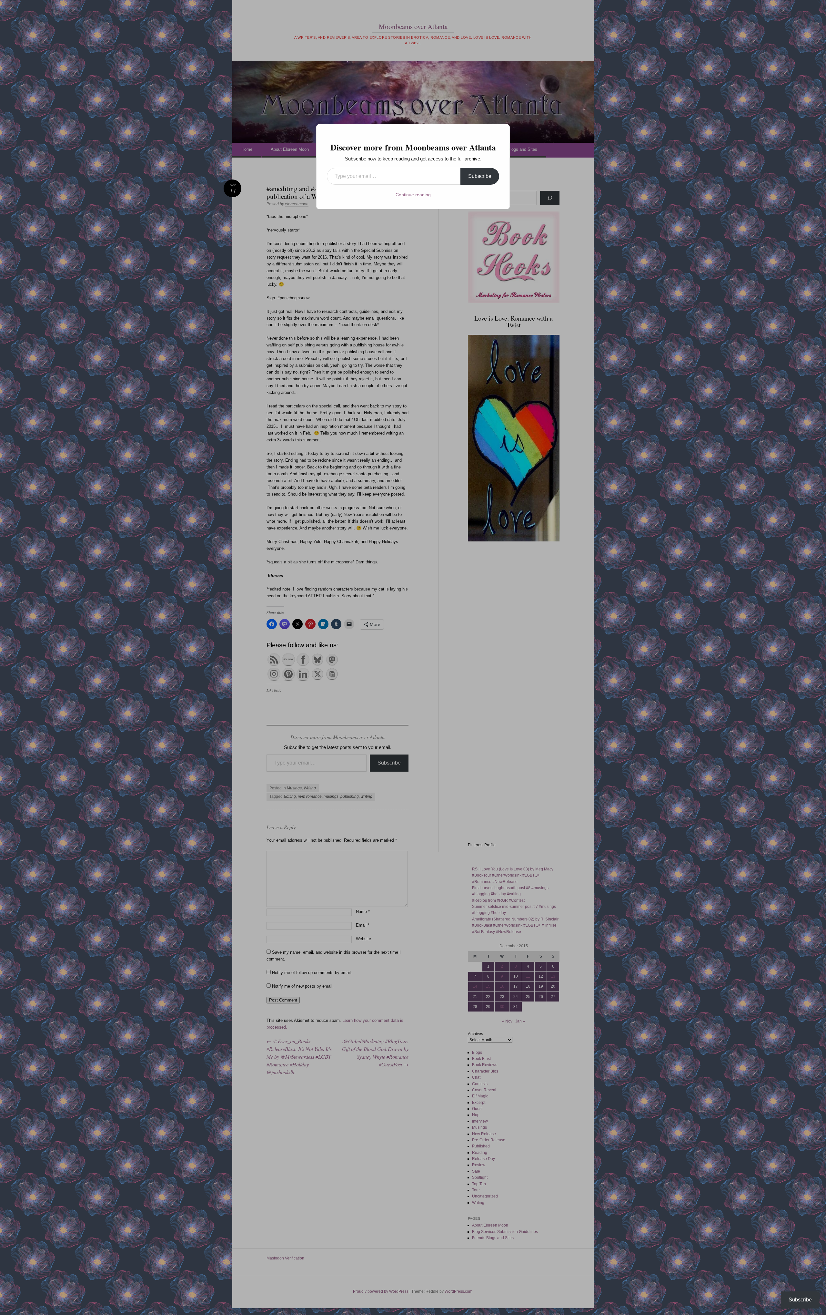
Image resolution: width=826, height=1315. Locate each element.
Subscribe (479, 176)
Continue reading (413, 194)
